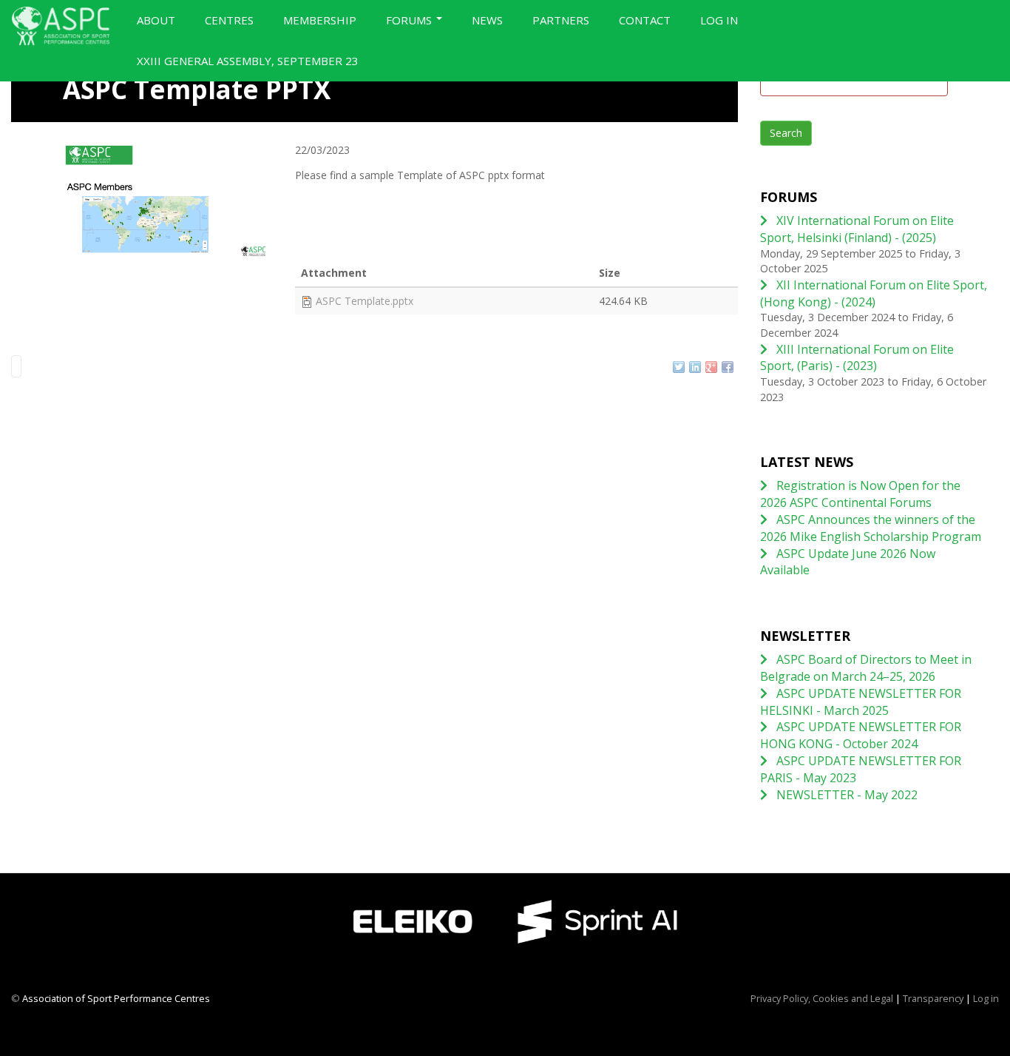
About (156, 20)
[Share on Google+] (711, 367)
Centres (229, 20)
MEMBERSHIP (319, 20)
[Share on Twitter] (679, 367)
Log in (719, 20)
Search (786, 133)
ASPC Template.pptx (364, 301)
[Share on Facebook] (727, 367)
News (487, 20)
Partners (560, 20)
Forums (410, 20)
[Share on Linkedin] (695, 367)
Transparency (933, 998)
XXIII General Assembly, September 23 (248, 60)
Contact (645, 20)
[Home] (66, 26)
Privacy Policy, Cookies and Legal (821, 998)
